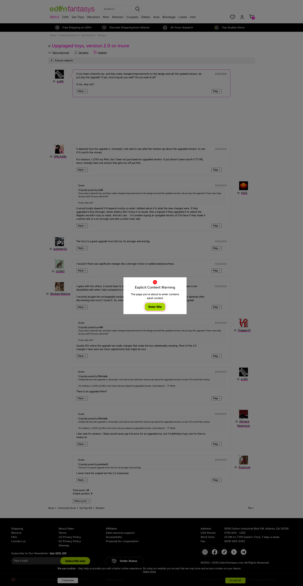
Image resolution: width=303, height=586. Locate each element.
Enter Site (155, 307)
